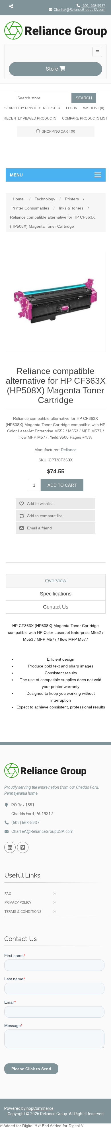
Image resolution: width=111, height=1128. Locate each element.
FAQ (8, 893)
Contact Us (55, 607)
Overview (55, 580)
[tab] (56, 580)
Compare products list (84, 118)
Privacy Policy (18, 902)
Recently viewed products (30, 118)
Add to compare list (44, 515)
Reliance (69, 449)
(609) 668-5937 (93, 6)
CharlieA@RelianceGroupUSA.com (79, 10)
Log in (71, 108)
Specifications (55, 594)
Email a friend (39, 528)
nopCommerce (40, 1108)
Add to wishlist (40, 503)
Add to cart (62, 485)
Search (84, 98)
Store (52, 69)
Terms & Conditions (23, 911)
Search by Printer (22, 108)
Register (51, 108)
